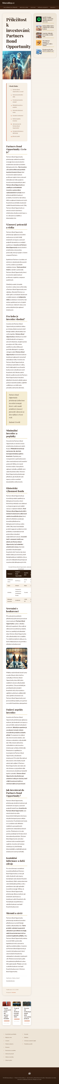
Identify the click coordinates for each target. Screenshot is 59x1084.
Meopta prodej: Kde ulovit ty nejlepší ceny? (48, 50)
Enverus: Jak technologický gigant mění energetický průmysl (27, 1013)
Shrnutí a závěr (16, 136)
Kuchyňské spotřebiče (10, 7)
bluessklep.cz (8, 3)
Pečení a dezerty (43, 7)
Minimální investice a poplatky (18, 106)
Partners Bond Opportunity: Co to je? (18, 90)
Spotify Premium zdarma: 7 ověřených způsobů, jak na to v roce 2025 (47, 19)
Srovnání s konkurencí (18, 115)
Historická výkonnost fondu (18, 111)
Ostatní (33, 7)
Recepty (52, 7)
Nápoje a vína (24, 7)
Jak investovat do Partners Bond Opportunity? (17, 126)
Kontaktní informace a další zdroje (18, 132)
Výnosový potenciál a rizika (18, 95)
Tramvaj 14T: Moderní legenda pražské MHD (16, 1012)
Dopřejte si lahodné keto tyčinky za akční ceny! (47, 35)
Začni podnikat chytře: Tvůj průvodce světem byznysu (48, 27)
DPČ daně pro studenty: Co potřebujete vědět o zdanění (47, 43)
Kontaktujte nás (10, 980)
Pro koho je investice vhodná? (18, 101)
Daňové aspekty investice (16, 119)
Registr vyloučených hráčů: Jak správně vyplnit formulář (6, 1013)
